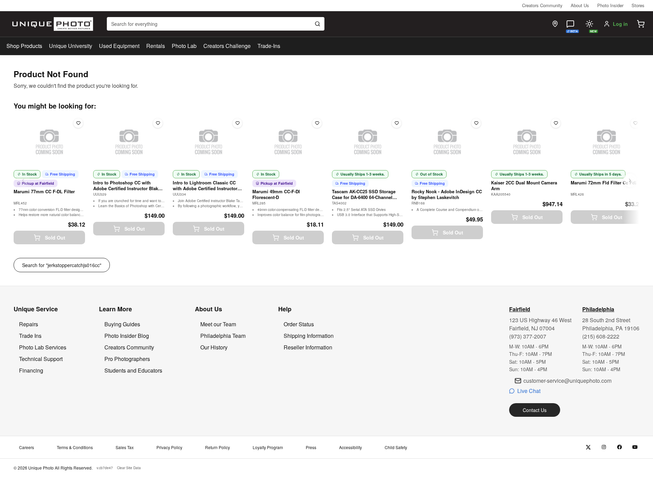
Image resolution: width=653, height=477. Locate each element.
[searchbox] (215, 24)
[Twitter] (588, 447)
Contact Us (535, 410)
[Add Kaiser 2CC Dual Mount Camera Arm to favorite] (555, 123)
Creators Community (542, 5)
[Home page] (51, 24)
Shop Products (24, 46)
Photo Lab (184, 46)
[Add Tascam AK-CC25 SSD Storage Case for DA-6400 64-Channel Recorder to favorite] (396, 123)
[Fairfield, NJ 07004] (555, 24)
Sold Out (55, 237)
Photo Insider (610, 5)
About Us (580, 5)
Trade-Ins (268, 46)
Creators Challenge (227, 46)
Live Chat (528, 391)
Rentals (155, 46)
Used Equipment (119, 46)
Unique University (70, 46)
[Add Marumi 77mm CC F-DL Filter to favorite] (78, 123)
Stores (638, 5)
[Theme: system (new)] (589, 24)
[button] (641, 24)
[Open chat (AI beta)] (570, 24)
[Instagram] (604, 447)
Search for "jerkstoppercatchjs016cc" (61, 265)
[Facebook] (619, 447)
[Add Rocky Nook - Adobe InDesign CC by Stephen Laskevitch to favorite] (476, 123)
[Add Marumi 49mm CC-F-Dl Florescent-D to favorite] (317, 123)
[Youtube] (635, 447)
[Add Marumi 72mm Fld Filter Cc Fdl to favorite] (635, 123)
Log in (620, 23)
